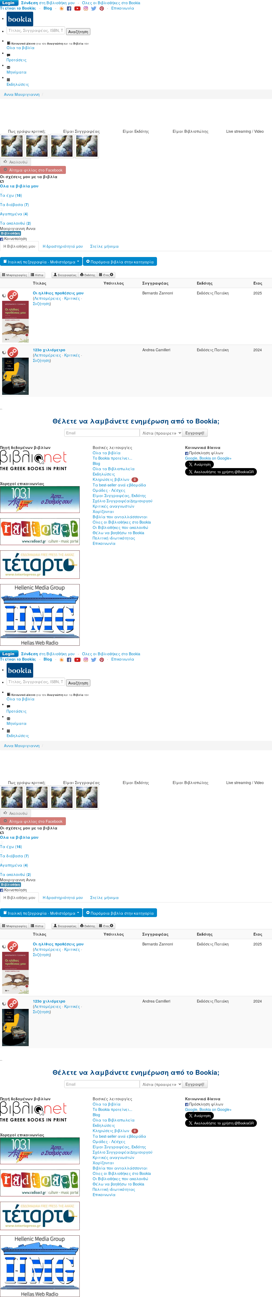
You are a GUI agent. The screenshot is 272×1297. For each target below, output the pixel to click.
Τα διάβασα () (14, 204)
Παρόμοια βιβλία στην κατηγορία (122, 261)
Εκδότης (89, 275)
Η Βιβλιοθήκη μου (19, 246)
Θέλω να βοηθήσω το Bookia (118, 532)
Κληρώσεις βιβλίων (111, 479)
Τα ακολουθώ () (15, 223)
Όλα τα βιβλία (107, 452)
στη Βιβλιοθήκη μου (48, 2)
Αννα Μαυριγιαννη (22, 94)
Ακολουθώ (18, 162)
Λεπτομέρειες (47, 298)
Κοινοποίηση (15, 238)
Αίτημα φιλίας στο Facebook (34, 170)
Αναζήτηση (78, 31)
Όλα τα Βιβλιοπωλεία (114, 468)
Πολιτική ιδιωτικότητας (114, 538)
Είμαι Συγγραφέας (81, 131)
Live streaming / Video (245, 131)
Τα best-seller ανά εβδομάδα (119, 484)
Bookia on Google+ (215, 458)
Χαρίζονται (103, 511)
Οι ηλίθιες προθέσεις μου (58, 293)
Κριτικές (72, 298)
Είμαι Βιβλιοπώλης (191, 131)
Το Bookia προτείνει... (112, 458)
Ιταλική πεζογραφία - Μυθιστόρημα (41, 261)
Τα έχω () (11, 195)
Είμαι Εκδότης (136, 131)
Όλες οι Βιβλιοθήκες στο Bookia (111, 2)
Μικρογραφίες (16, 275)
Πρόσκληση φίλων (205, 452)
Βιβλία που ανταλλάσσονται (120, 516)
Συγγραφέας (66, 275)
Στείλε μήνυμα (104, 246)
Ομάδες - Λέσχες (109, 490)
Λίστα (38, 275)
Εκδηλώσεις (104, 474)
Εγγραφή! (194, 432)
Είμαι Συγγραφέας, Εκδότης (119, 495)
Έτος (106, 275)
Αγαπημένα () (14, 213)
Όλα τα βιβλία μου (19, 186)
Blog (96, 463)
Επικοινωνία (122, 8)
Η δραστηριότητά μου (63, 246)
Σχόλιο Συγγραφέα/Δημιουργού (122, 500)
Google (191, 458)
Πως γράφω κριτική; (26, 131)
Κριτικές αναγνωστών (113, 506)
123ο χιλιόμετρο (49, 349)
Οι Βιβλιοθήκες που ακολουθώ (120, 527)
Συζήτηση (41, 303)
